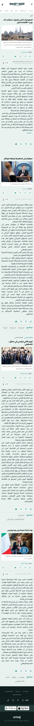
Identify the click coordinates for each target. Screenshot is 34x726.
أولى (31, 14)
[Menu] (32, 3)
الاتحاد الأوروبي (19, 680)
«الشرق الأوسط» (24, 372)
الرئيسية (31, 9)
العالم (16, 9)
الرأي (11, 9)
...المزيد (30, 131)
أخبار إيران (21, 514)
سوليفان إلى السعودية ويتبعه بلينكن (18, 157)
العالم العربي (28, 336)
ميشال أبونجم (24, 562)
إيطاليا (14, 676)
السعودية (21, 326)
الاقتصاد (6, 9)
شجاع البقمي (24, 50)
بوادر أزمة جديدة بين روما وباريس (20, 528)
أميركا (5, 326)
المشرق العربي (19, 336)
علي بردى (24, 187)
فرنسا (7, 676)
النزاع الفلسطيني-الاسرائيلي (15, 518)
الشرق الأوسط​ (23, 9)
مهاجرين (21, 676)
